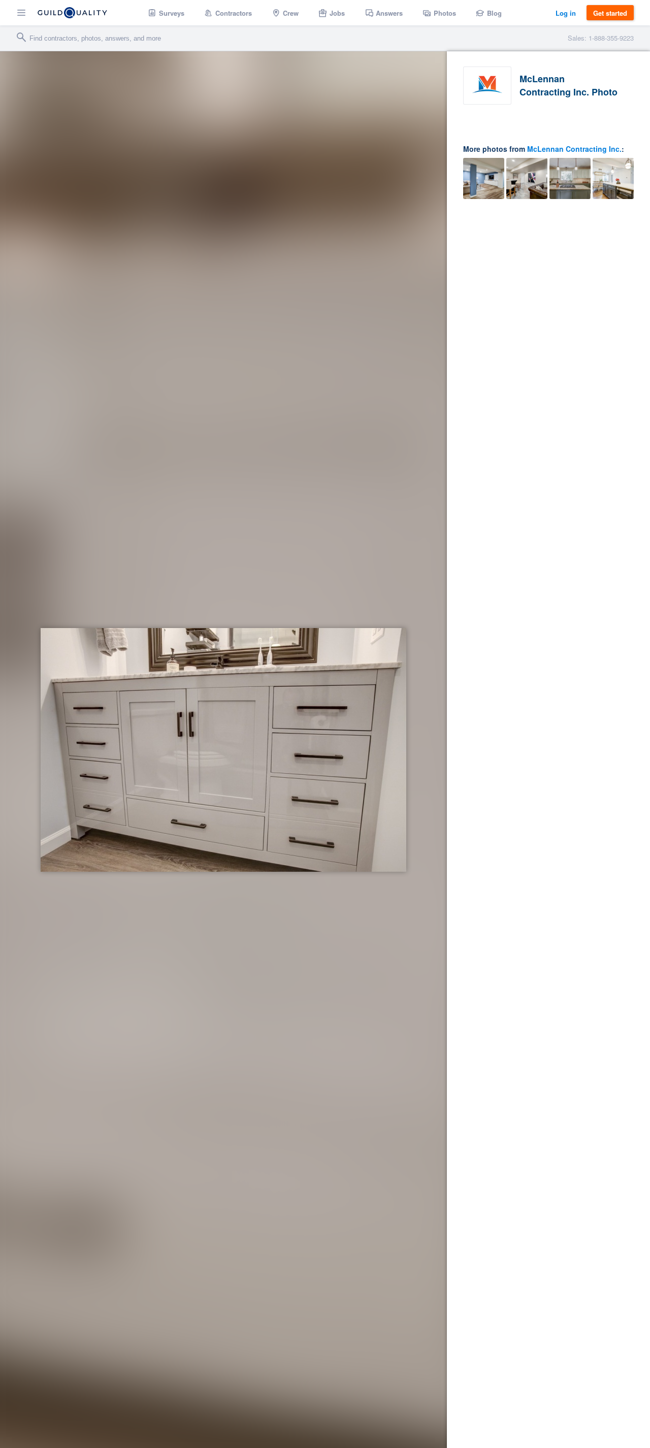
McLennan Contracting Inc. (574, 149)
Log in (566, 13)
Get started (610, 13)
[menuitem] (166, 12)
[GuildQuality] (72, 12)
